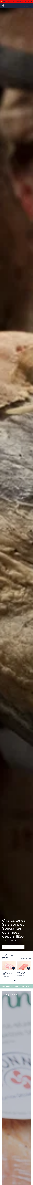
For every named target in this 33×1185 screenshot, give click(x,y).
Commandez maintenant (11, 947)
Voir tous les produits (26, 958)
